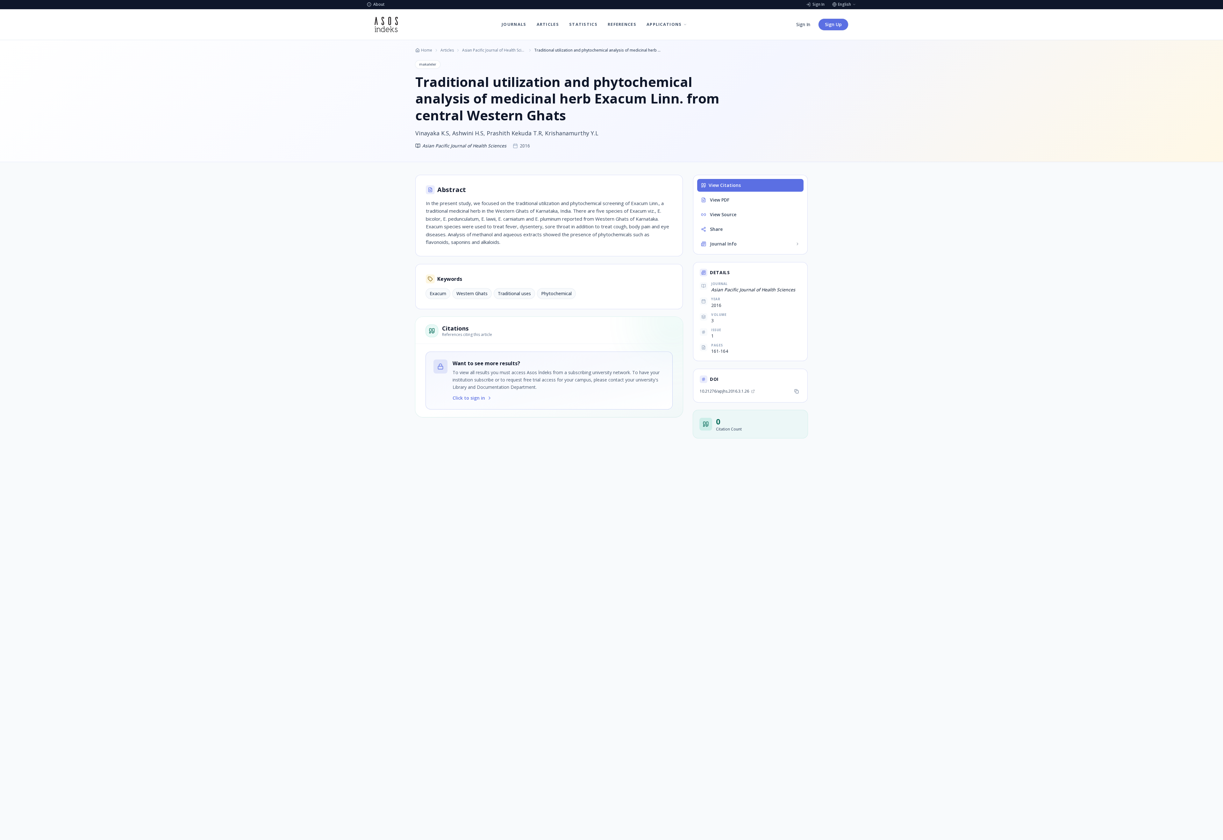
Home (426, 50)
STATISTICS (583, 24)
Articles (447, 50)
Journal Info (723, 244)
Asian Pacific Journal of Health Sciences (494, 50)
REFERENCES (622, 24)
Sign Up (833, 24)
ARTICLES (548, 24)
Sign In (803, 24)
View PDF (719, 200)
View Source (723, 214)
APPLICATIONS (664, 24)
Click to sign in (469, 398)
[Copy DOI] (796, 391)
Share (716, 229)
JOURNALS (514, 24)
